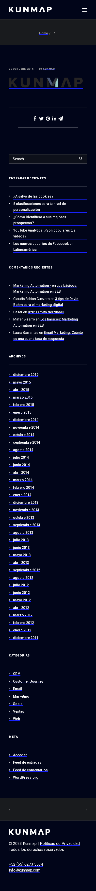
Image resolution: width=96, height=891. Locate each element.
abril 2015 (21, 390)
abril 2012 (21, 608)
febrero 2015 (23, 405)
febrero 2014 (23, 487)
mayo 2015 (22, 382)
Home (43, 33)
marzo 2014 (22, 480)
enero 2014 (22, 495)
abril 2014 (21, 472)
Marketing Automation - (32, 285)
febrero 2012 (23, 623)
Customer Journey (28, 681)
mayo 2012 (22, 600)
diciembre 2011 (25, 638)
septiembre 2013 (26, 525)
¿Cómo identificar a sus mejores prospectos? (39, 220)
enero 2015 (22, 412)
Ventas (18, 711)
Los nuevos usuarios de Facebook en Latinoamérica (43, 247)
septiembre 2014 (26, 442)
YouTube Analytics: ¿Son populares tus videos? (44, 233)
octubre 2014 (23, 435)
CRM (16, 674)
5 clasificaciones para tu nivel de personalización (39, 207)
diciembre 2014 (25, 420)
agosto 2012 (23, 578)
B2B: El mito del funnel (46, 312)
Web (16, 719)
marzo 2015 (22, 397)
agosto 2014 (23, 450)
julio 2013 (21, 540)
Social (18, 704)
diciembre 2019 (25, 375)
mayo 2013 (22, 555)
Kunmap (49, 68)
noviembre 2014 (26, 427)
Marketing (21, 696)
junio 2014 (21, 465)
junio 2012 (21, 593)
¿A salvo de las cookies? (33, 196)
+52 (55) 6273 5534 (26, 864)
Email (17, 689)
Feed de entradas (27, 762)
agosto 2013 (23, 533)
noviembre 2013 (26, 510)
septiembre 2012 (26, 570)
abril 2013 (21, 563)
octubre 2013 (23, 518)
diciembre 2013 (25, 502)
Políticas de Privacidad (60, 843)
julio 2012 (21, 585)
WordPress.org (25, 777)
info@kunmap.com (24, 870)
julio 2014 (21, 457)
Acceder (20, 755)
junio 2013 (21, 548)
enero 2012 (22, 630)
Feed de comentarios (30, 770)
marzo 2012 (22, 615)
